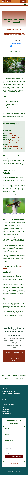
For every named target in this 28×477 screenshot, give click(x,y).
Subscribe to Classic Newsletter (14, 456)
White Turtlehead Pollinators (12, 101)
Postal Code (7, 446)
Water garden (6, 34)
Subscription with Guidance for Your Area (14, 353)
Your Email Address (9, 440)
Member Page (6, 409)
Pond (23, 33)
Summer (14, 135)
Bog (15, 33)
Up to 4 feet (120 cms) (14, 142)
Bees (5, 146)
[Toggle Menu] (25, 4)
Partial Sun (19, 137)
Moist (10, 140)
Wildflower (12, 34)
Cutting (18, 33)
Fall (10, 135)
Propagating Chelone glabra (12, 102)
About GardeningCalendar (8, 404)
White (10, 133)
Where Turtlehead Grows (11, 100)
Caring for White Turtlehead (12, 104)
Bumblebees (9, 146)
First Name (7, 428)
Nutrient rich (14, 140)
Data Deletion (6, 407)
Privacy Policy (6, 411)
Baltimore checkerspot (9, 33)
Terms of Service (7, 413)
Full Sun (14, 137)
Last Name (7, 434)
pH (20, 33)
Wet (19, 140)
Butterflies (15, 146)
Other (7, 107)
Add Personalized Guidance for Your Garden (14, 359)
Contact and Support (7, 406)
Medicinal (8, 105)
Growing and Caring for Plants (14, 29)
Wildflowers (17, 34)
